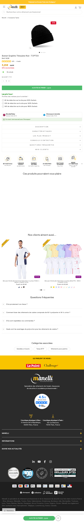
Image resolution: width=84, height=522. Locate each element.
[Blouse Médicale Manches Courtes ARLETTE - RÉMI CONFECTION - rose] (20, 287)
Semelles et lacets (23, 349)
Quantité (7, 77)
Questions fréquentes (42, 145)
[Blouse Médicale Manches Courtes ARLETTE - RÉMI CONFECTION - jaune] (12, 287)
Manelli (4, 17)
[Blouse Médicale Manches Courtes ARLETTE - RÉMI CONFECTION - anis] (10, 287)
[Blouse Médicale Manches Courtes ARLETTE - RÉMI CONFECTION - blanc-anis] (23, 287)
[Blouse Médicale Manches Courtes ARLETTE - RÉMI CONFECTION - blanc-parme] (30, 287)
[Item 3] (43, 290)
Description (42, 126)
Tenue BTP (40, 349)
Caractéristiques (42, 131)
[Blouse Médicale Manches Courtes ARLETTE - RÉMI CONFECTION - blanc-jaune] (25, 287)
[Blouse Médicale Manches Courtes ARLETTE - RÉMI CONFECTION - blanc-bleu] (28, 287)
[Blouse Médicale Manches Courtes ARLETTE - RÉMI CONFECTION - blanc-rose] (33, 287)
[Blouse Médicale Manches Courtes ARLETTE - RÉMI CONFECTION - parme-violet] (17, 287)
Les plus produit (42, 136)
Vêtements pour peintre (59, 349)
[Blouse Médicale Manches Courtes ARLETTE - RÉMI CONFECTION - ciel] (15, 287)
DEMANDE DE (22, 7)
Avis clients (42, 149)
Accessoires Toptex (13, 17)
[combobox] (42, 12)
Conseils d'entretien (42, 140)
